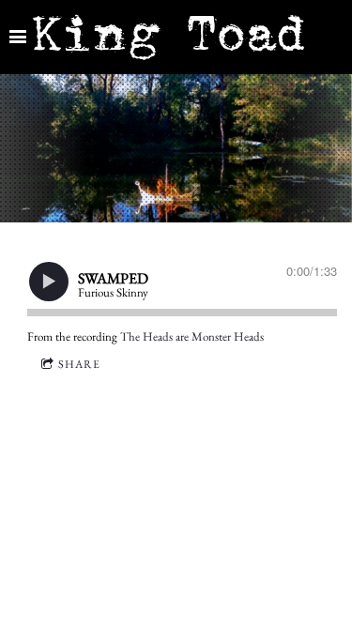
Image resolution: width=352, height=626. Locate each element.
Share (79, 364)
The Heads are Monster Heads (192, 336)
